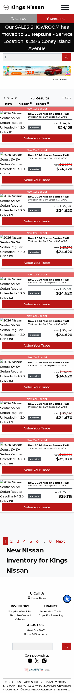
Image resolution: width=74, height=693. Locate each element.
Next (60, 541)
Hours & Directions (35, 634)
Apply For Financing (51, 615)
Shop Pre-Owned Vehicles (20, 617)
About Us (35, 625)
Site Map (9, 685)
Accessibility (33, 682)
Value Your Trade (37, 138)
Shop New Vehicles (20, 611)
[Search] (66, 57)
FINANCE (51, 606)
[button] (67, 599)
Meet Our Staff (35, 630)
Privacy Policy (56, 682)
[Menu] (65, 8)
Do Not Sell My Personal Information (44, 685)
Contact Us (13, 682)
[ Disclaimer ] (60, 79)
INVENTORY (20, 606)
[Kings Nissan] (23, 7)
